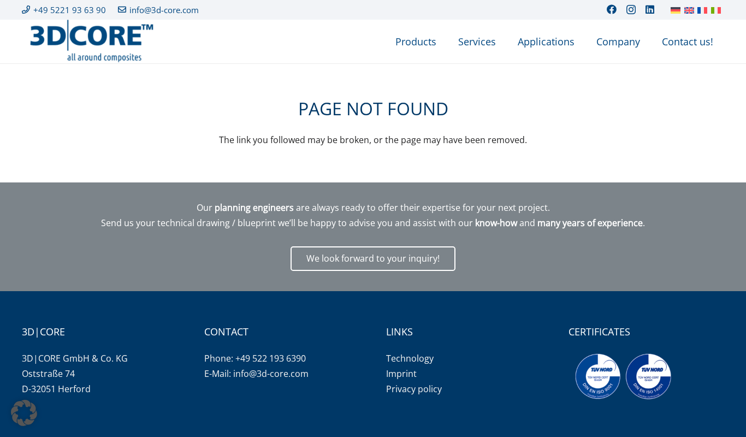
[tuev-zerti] (623, 376)
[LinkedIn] (650, 9)
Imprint (401, 374)
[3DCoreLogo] (90, 41)
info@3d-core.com (271, 374)
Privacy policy (414, 389)
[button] (24, 413)
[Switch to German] (677, 10)
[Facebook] (612, 9)
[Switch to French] (704, 10)
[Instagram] (631, 9)
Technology (410, 358)
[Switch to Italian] (717, 10)
